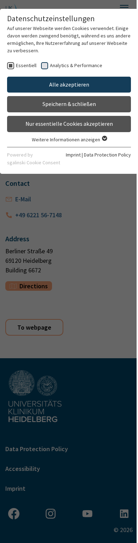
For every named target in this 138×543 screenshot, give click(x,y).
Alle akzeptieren (69, 84)
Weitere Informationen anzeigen (66, 139)
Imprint (73, 155)
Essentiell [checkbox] (26, 65)
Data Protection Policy (107, 155)
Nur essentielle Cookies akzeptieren (69, 123)
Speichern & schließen (69, 103)
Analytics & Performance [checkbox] (76, 65)
